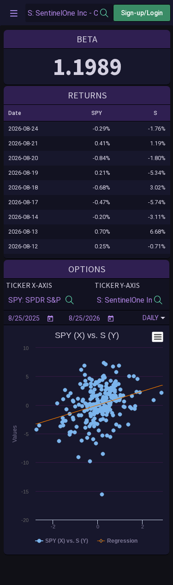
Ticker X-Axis (29, 285)
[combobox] (63, 13)
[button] (19, 113)
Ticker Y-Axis (117, 285)
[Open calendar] (50, 318)
